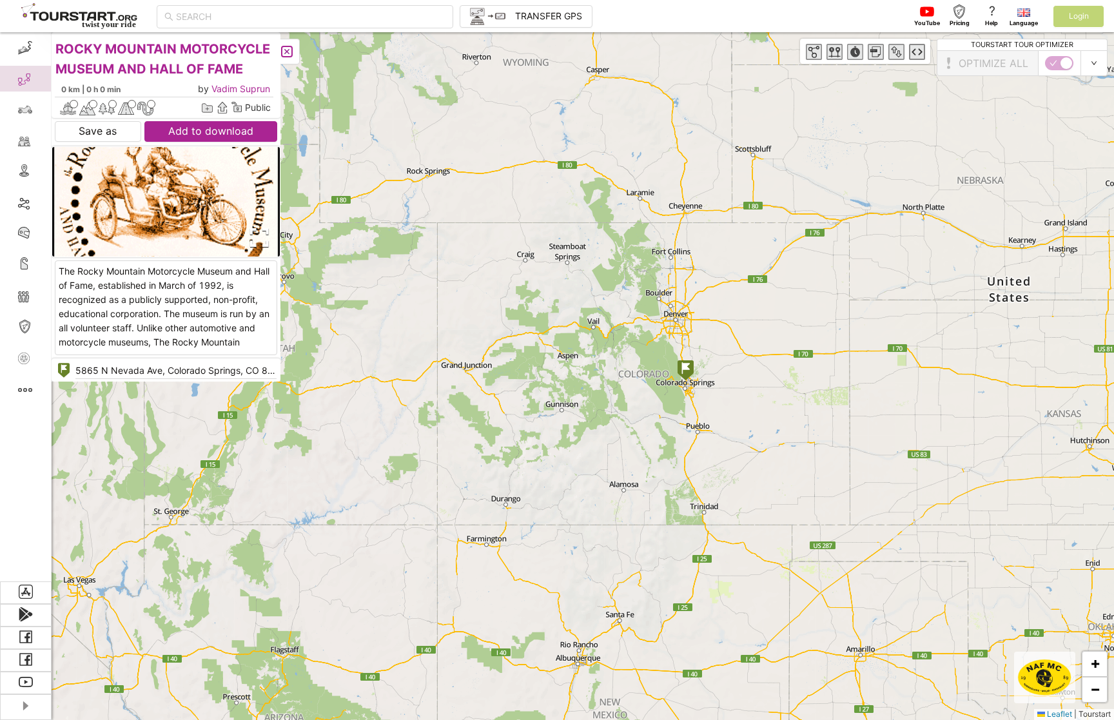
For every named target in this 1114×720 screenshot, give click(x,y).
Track (46, 202)
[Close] (287, 51)
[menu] (26, 306)
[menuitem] (25, 48)
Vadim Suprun (240, 88)
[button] (686, 371)
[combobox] (310, 16)
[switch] (1059, 63)
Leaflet (1058, 714)
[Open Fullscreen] (256, 238)
